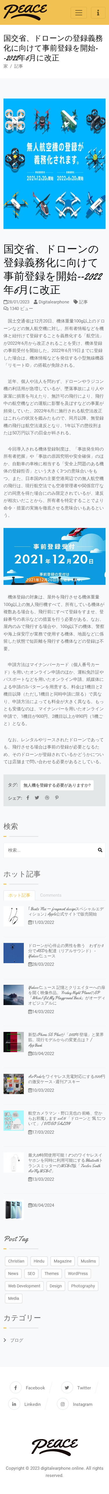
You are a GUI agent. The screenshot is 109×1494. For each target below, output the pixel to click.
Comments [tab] (51, 895)
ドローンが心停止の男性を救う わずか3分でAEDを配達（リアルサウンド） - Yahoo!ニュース (65, 951)
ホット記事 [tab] (19, 895)
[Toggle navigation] (79, 12)
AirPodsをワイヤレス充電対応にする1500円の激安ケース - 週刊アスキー (66, 1079)
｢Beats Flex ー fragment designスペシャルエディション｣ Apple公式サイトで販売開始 (66, 911)
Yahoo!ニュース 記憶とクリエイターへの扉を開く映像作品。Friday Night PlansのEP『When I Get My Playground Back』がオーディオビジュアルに (67, 995)
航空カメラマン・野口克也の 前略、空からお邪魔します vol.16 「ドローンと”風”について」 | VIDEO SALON (67, 1118)
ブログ (16, 1340)
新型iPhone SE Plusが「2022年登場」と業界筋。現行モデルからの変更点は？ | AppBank (66, 1040)
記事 (18, 66)
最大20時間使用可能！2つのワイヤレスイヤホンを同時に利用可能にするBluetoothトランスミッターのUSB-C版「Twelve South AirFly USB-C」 (65, 1163)
